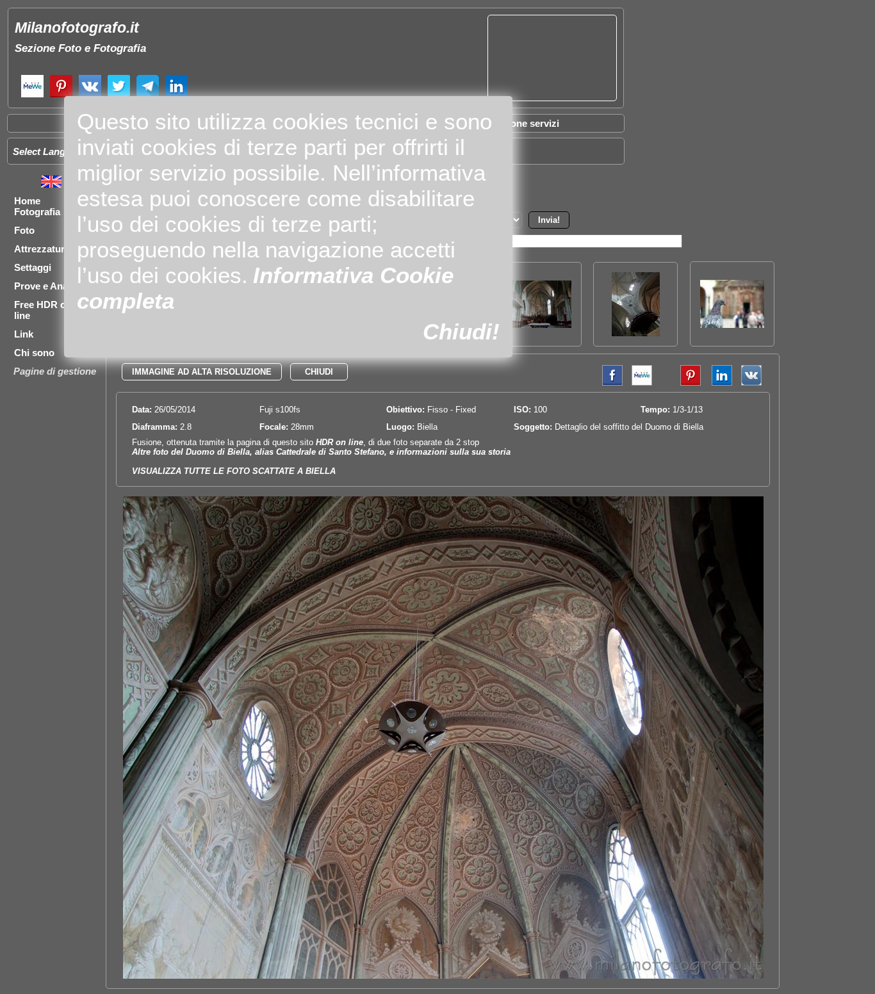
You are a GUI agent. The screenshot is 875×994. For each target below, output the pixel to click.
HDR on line (339, 442)
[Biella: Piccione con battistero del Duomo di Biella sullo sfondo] (732, 324)
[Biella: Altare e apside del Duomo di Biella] (539, 324)
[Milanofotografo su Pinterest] (61, 95)
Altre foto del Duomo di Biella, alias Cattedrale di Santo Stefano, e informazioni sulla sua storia (321, 452)
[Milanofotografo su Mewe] (32, 95)
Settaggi (32, 267)
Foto (24, 230)
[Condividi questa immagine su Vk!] (751, 382)
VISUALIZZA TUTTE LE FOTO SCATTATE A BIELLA (234, 471)
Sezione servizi (525, 123)
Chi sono (34, 352)
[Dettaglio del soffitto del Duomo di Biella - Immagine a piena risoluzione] (443, 976)
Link (23, 334)
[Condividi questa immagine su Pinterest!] (681, 382)
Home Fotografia (37, 206)
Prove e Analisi (47, 286)
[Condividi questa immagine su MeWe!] (641, 382)
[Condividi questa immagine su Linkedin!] (718, 382)
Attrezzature (42, 248)
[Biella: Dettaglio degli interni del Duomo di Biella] (636, 332)
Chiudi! (461, 331)
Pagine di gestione (54, 371)
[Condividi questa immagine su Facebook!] (609, 382)
